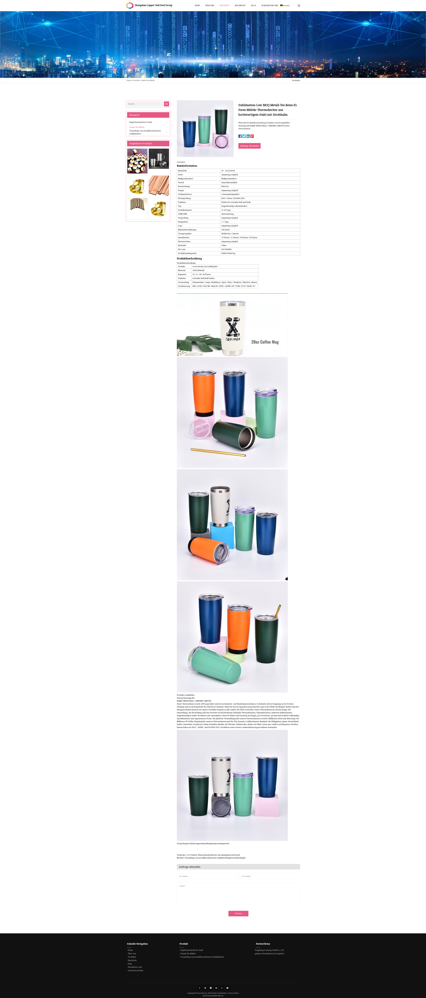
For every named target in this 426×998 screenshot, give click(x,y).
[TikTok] (222, 988)
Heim (197, 5)
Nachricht (240, 5)
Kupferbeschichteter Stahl (140, 122)
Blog (253, 5)
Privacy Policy (233, 993)
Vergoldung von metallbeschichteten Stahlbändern (145, 132)
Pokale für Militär (148, 80)
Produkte (224, 5)
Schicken (238, 913)
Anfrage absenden (249, 145)
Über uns (209, 5)
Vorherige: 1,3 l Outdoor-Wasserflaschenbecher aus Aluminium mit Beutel (208, 855)
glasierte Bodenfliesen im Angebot (269, 953)
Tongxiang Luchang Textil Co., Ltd (269, 950)
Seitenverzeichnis (135, 970)
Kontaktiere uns (269, 5)
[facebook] (199, 988)
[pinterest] (211, 988)
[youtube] (227, 988)
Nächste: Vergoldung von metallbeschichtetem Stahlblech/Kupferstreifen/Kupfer (211, 858)
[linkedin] (216, 988)
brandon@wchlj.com (215, 996)
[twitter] (205, 988)
